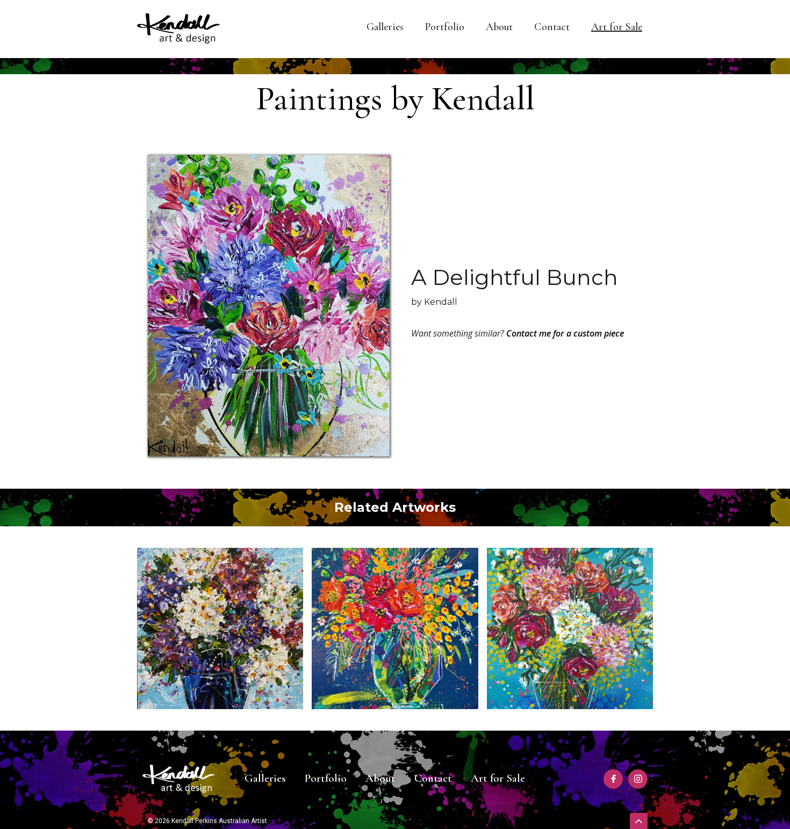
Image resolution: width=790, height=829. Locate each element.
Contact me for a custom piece (565, 333)
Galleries (385, 26)
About (499, 26)
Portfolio (444, 26)
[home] (178, 28)
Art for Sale (616, 26)
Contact (552, 26)
